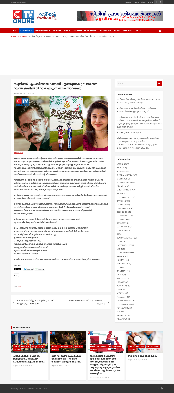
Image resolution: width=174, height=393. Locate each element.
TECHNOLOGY (105, 30)
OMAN (119, 267)
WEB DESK (31, 93)
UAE (118, 311)
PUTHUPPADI (122, 285)
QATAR (119, 289)
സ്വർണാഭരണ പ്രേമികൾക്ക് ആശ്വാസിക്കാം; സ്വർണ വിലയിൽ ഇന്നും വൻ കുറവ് (66, 358)
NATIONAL (57, 30)
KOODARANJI (122, 226)
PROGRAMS (77, 30)
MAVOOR (120, 256)
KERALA (67, 30)
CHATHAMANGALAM (125, 175)
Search (159, 83)
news (19, 286)
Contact (136, 2)
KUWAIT (120, 241)
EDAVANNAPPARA (124, 182)
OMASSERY (121, 270)
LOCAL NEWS (122, 252)
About (143, 2)
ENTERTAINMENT (90, 30)
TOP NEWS (121, 307)
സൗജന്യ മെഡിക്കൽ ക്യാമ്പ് (129, 132)
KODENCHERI (122, 211)
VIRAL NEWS (127, 30)
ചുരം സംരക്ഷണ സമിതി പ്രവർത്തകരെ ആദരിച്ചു (87, 302)
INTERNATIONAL (41, 30)
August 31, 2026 (18, 365)
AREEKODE (121, 164)
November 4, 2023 (20, 93)
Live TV (150, 2)
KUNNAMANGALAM (125, 237)
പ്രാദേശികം (25, 30)
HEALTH (120, 193)
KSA (118, 234)
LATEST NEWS (122, 245)
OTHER (120, 274)
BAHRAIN (120, 167)
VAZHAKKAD (122, 315)
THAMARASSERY (124, 300)
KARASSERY (122, 200)
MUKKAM (121, 259)
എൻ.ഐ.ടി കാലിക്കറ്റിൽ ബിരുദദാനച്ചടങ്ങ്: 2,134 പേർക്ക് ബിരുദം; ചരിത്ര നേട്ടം (29, 358)
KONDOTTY (121, 223)
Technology (121, 296)
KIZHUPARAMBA (123, 208)
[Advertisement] (87, 55)
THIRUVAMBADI (123, 304)
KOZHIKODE (122, 230)
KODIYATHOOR (123, 215)
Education (121, 186)
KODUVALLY (122, 219)
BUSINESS (121, 171)
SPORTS (117, 30)
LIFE (118, 248)
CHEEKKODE (122, 178)
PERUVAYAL (122, 278)
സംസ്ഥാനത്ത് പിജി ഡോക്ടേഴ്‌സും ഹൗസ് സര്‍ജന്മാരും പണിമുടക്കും (35, 302)
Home (15, 30)
